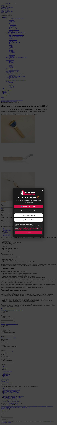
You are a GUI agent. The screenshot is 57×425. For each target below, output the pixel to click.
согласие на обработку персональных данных (28, 228)
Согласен (28, 232)
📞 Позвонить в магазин (28, 215)
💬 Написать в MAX (28, 219)
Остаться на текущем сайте (28, 210)
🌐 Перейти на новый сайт (28, 206)
